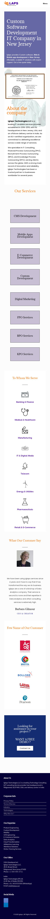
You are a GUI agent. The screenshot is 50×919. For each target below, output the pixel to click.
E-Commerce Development (25, 256)
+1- (16, 872)
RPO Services (25, 335)
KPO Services (25, 354)
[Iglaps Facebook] (6, 900)
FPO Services (25, 317)
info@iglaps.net (14, 886)
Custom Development (25, 277)
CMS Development (25, 216)
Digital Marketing (25, 299)
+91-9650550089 (16, 883)
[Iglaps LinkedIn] (6, 905)
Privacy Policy (8, 801)
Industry (7, 807)
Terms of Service (9, 804)
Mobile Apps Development (25, 235)
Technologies (8, 810)
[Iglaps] (11, 3)
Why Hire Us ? (9, 814)
